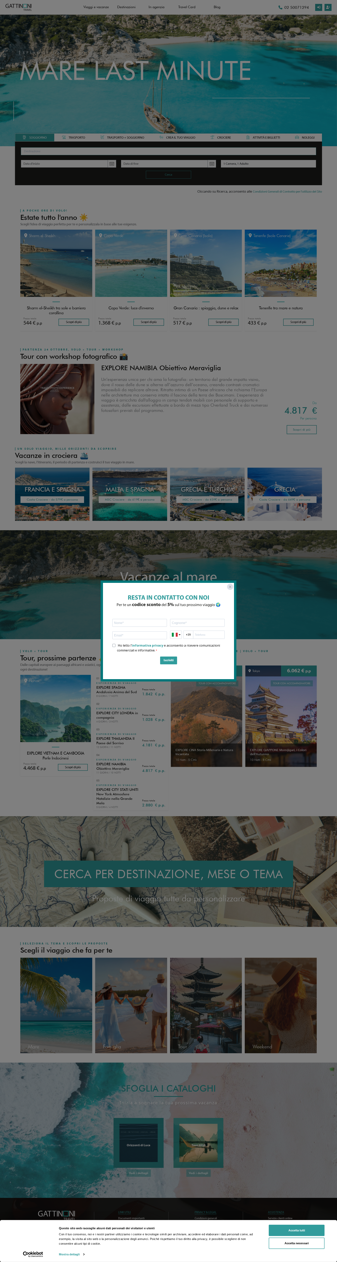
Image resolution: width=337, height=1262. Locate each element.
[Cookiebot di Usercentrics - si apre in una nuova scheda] (33, 1254)
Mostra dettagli (69, 1254)
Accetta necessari (297, 1243)
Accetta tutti (296, 1230)
